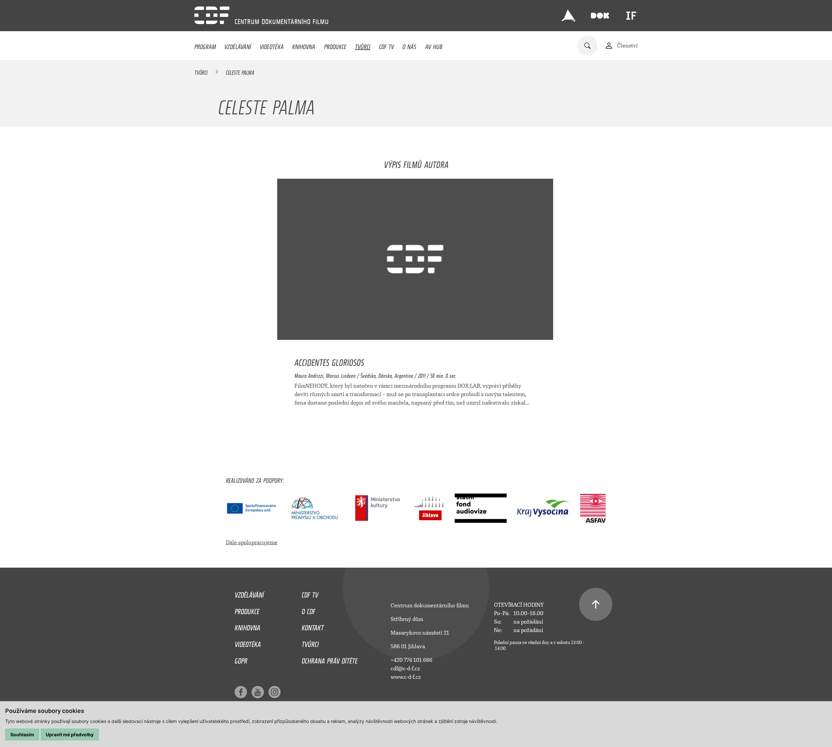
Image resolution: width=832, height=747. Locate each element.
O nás (409, 45)
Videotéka (272, 45)
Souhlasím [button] (22, 734)
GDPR (241, 659)
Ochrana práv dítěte (330, 659)
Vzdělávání (237, 45)
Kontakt (313, 626)
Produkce (335, 45)
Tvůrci (362, 45)
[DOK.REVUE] (600, 15)
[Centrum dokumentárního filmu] (211, 15)
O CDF (308, 610)
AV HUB (433, 45)
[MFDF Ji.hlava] (568, 15)
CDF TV (386, 45)
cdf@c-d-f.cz (405, 668)
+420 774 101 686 (411, 660)
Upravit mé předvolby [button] (70, 734)
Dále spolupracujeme (252, 542)
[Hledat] (587, 46)
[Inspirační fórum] (631, 15)
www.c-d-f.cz (406, 677)
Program (205, 45)
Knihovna (303, 45)
